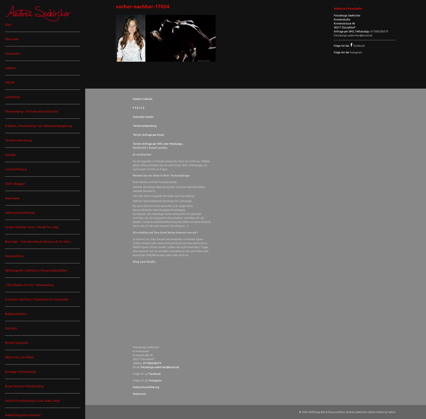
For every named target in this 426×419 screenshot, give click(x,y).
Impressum (139, 393)
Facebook (359, 45)
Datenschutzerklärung (146, 387)
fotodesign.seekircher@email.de (353, 35)
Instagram (356, 52)
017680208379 (379, 31)
